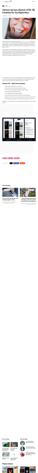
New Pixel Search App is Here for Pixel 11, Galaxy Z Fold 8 (14, 459)
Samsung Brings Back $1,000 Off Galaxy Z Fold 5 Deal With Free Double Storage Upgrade (28, 200)
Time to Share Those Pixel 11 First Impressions (14, 449)
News (5, 468)
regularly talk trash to (25, 41)
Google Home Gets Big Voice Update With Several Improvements (31, 453)
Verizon (11, 158)
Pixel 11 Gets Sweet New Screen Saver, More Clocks (30, 447)
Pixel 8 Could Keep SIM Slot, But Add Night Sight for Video (10, 199)
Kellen (6, 5)
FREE (5, 158)
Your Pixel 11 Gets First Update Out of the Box (30, 442)
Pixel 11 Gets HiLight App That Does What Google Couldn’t (5, 449)
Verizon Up (17, 158)
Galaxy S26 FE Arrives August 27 (5, 458)
